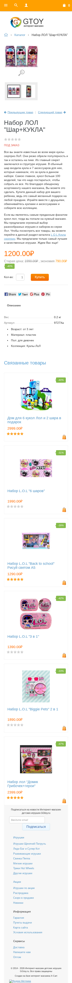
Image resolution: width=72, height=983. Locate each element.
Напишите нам (22, 952)
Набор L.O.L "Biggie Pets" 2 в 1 (32, 709)
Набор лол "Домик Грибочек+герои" (22, 784)
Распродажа (20, 893)
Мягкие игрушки (22, 863)
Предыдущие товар (20, 112)
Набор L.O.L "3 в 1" (23, 636)
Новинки (18, 902)
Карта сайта (20, 927)
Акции (17, 881)
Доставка (18, 947)
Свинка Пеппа (21, 858)
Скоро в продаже (23, 897)
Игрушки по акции (24, 888)
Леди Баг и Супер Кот (26, 848)
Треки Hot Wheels (23, 868)
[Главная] (36, 22)
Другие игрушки (22, 873)
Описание (14, 305)
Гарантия (18, 917)
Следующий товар (50, 112)
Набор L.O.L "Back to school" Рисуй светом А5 (30, 566)
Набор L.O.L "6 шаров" (26, 491)
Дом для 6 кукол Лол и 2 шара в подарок (34, 420)
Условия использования (27, 932)
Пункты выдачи (22, 922)
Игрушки (18, 837)
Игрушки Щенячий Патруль (29, 843)
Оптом (17, 957)
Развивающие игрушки (27, 853)
